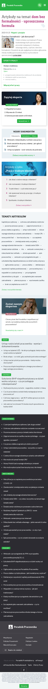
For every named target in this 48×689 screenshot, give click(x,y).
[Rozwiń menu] (44, 5)
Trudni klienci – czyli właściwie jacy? (22, 189)
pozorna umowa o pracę (14, 226)
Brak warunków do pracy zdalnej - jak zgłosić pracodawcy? (24, 144)
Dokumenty (16, 136)
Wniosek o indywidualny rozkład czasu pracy (24, 140)
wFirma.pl (39, 660)
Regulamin (29, 638)
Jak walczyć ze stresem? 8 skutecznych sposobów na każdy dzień (23, 405)
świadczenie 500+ (32, 245)
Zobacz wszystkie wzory (23, 155)
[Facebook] (23, 670)
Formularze (26, 136)
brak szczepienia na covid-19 (16, 284)
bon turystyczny (23, 237)
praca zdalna (27, 265)
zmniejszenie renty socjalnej (26, 241)
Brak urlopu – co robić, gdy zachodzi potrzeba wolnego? (24, 356)
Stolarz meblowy (11, 66)
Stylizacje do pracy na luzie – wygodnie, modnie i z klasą (24, 388)
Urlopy (5, 339)
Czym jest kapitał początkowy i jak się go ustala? (22, 424)
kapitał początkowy (9, 222)
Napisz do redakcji (15, 650)
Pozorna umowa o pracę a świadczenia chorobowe (22, 432)
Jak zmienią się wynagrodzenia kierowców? (20, 495)
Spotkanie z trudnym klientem (20, 200)
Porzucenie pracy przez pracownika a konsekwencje (23, 585)
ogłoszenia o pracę (12, 265)
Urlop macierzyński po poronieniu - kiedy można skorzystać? (21, 361)
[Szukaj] (40, 5)
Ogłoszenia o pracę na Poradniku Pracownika (20, 569)
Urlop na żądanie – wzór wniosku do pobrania (24, 150)
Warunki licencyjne (9, 645)
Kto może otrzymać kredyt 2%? (15, 459)
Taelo (30, 665)
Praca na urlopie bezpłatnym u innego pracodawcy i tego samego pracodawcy (23, 367)
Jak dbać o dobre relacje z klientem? (22, 179)
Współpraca (7, 638)
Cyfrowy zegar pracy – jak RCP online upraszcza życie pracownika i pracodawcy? (24, 399)
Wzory (34, 136)
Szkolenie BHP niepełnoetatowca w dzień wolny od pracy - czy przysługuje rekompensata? (22, 381)
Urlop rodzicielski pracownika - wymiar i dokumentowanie (22, 345)
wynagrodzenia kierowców (12, 245)
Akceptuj (24, 686)
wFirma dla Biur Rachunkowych (14, 665)
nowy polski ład (8, 237)
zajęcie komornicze (33, 226)
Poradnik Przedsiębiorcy (25, 660)
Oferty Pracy (38, 665)
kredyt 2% (39, 233)
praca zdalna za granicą (11, 230)
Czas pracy (6, 374)
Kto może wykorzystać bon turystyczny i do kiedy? (22, 467)
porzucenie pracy (36, 269)
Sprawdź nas (23, 121)
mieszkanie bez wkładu (11, 253)
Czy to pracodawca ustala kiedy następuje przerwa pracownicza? (22, 393)
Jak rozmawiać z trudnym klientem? (22, 184)
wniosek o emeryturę (35, 249)
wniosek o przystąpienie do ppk (26, 257)
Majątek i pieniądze (18, 33)
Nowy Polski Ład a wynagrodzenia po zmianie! (21, 463)
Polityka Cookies (31, 641)
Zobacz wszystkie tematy (11, 289)
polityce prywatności (36, 682)
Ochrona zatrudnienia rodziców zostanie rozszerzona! (24, 428)
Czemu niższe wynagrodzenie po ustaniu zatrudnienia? (24, 456)
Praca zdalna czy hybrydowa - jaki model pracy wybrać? (24, 573)
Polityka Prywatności (10, 641)
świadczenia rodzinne (10, 249)
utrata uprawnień (29, 253)
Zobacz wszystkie (23, 205)
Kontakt (28, 645)
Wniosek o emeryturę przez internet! (17, 518)
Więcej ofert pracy (12, 85)
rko (22, 249)
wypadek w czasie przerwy (12, 272)
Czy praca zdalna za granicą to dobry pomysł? (21, 444)
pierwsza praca (20, 280)
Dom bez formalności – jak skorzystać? (18, 36)
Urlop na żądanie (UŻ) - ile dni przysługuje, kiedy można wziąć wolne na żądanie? (24, 351)
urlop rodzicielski (29, 230)
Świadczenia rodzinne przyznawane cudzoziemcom (23, 506)
